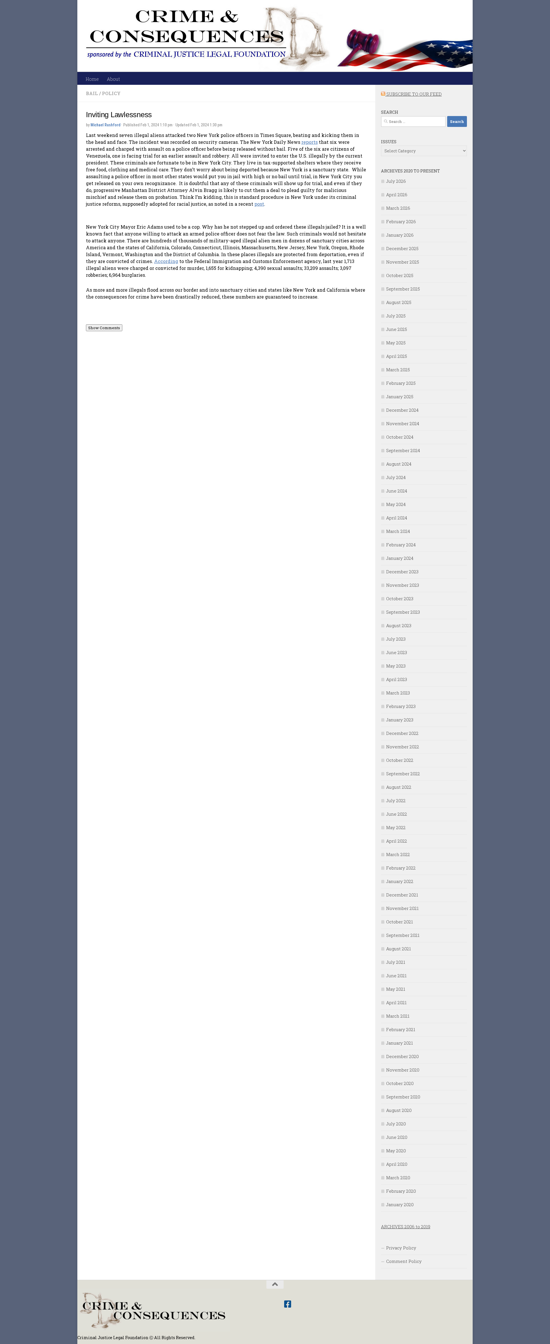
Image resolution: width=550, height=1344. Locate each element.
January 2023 (399, 720)
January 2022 (399, 881)
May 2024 (396, 504)
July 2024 (396, 477)
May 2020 (396, 1150)
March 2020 (398, 1177)
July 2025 (396, 316)
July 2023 (396, 639)
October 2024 (399, 437)
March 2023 (398, 693)
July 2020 (396, 1124)
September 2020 (403, 1097)
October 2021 (399, 922)
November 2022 (402, 746)
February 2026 (401, 221)
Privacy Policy (401, 1248)
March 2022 (398, 854)
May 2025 (396, 343)
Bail (92, 93)
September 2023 (403, 612)
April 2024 (396, 518)
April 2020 (396, 1164)
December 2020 (402, 1056)
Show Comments (104, 327)
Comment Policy (404, 1261)
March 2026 (398, 208)
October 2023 (399, 598)
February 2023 (401, 706)
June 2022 (396, 814)
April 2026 (396, 194)
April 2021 (396, 1002)
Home (92, 79)
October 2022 (399, 760)
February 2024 (401, 545)
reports (309, 142)
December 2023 (402, 571)
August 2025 (398, 302)
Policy (111, 93)
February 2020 (401, 1191)
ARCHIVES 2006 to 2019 (405, 1226)
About (113, 79)
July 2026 (396, 181)
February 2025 (401, 383)
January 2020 (400, 1204)
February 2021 (400, 1029)
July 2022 (396, 800)
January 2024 (399, 558)
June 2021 (396, 975)
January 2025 (399, 396)
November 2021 (402, 908)
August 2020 (399, 1110)
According (166, 261)
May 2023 (396, 666)
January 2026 (400, 235)
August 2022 (398, 787)
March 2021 (397, 1016)
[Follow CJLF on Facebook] (288, 1304)
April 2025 (396, 356)
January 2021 (399, 1043)
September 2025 (403, 289)
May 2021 (395, 989)
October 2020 (400, 1083)
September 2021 (402, 935)
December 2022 (402, 733)
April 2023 (396, 679)
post (259, 204)
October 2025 (399, 275)
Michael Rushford (105, 125)
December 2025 (402, 248)
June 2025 (396, 329)
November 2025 (402, 262)
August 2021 (398, 948)
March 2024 (398, 531)
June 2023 (396, 652)
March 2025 (398, 369)
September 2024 (403, 450)
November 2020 (402, 1070)
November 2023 (402, 585)
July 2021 (395, 962)
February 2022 (401, 868)
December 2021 (402, 895)
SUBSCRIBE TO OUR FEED (413, 94)
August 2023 (398, 625)
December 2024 (402, 410)
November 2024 (402, 423)
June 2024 (396, 491)
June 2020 (396, 1137)
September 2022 (403, 773)
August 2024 (398, 464)
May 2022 (396, 827)
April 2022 (396, 841)
